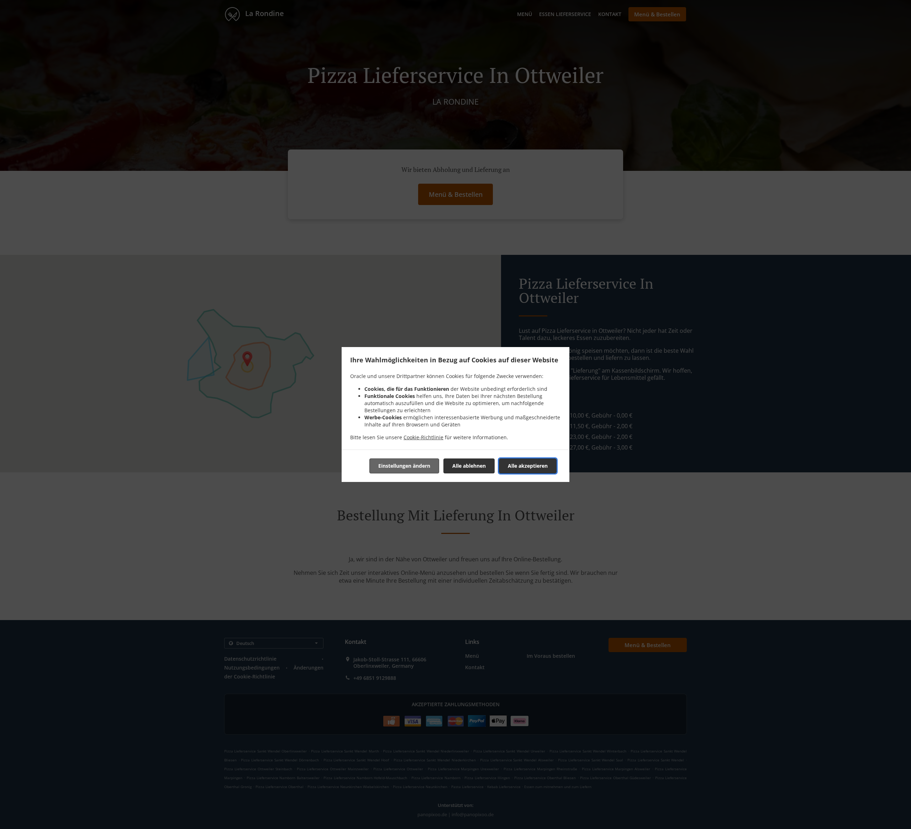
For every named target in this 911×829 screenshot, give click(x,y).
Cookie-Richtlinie (423, 437)
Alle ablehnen (469, 465)
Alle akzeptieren (528, 465)
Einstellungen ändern (404, 465)
